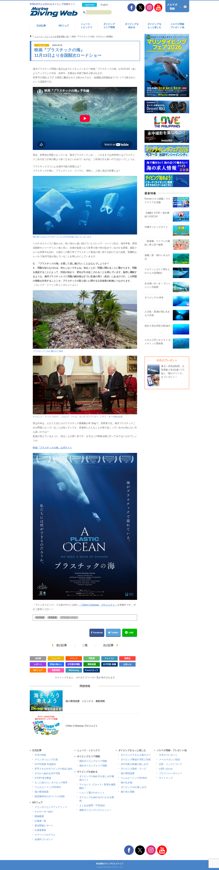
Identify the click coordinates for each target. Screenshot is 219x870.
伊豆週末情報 (74, 664)
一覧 (84, 645)
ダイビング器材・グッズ (133, 768)
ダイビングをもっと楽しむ (154, 26)
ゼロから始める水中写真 (47, 773)
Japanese (89, 4)
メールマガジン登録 (169, 759)
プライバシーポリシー (170, 773)
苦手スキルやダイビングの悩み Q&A (53, 768)
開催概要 (39, 816)
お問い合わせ (166, 768)
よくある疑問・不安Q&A (92, 805)
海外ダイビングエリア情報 (93, 765)
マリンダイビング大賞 (46, 759)
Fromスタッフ (91, 670)
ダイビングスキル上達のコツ (136, 755)
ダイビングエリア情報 (109, 26)
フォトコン (109, 658)
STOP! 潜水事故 (43, 778)
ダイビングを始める (132, 26)
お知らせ (127, 664)
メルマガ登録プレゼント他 (177, 26)
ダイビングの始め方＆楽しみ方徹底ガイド (96, 778)
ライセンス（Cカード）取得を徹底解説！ (97, 786)
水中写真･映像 (109, 664)
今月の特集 (40, 755)
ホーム (30, 36)
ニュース (41, 45)
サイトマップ (166, 778)
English (104, 4)
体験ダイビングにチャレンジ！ (95, 810)
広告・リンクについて (170, 764)
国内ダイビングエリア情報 (93, 761)
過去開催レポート (44, 825)
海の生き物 (126, 782)
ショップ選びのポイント (92, 792)
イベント (74, 658)
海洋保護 (40, 617)
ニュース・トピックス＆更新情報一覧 (51, 36)
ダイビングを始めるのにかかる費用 (96, 799)
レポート (38, 664)
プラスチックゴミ (69, 617)
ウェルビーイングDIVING (48, 787)
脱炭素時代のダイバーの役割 (50, 796)
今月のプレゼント (168, 755)
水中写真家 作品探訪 (45, 764)
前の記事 (61, 645)
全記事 (38, 658)
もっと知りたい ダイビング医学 (51, 782)
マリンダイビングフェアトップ (51, 807)
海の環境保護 (41, 792)
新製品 (127, 658)
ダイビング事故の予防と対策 (136, 759)
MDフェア (64, 25)
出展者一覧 (40, 821)
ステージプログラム (45, 834)
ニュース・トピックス (86, 26)
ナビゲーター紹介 (44, 811)
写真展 (92, 658)
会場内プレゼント (44, 839)
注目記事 (41, 25)
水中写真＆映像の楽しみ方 (134, 764)
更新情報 (56, 670)
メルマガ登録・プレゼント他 (172, 750)
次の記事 (108, 645)
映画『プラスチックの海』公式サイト (52, 447)
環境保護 (52, 617)
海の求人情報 (128, 792)
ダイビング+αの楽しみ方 (133, 787)
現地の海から (56, 664)
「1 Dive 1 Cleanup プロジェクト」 (98, 605)
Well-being (74, 670)
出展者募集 (40, 830)
